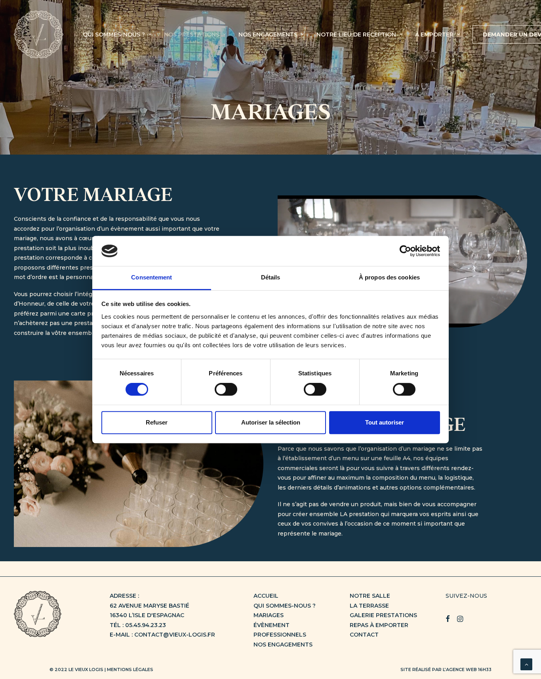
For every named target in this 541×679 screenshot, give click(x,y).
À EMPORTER (434, 34)
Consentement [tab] (151, 277)
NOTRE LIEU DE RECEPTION (356, 34)
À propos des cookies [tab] (389, 277)
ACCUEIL (265, 595)
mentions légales (130, 669)
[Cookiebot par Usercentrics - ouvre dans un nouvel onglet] (405, 251)
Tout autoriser (384, 422)
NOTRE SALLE (370, 595)
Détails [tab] (270, 277)
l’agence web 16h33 (467, 669)
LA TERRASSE (369, 605)
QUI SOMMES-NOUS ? (114, 34)
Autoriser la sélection (270, 422)
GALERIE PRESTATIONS (383, 615)
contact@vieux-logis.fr (174, 634)
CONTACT (364, 634)
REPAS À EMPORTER (379, 625)
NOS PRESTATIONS (191, 34)
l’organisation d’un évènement (100, 228)
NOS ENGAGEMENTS (267, 34)
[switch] (226, 389)
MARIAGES (268, 615)
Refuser (157, 422)
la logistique (455, 477)
